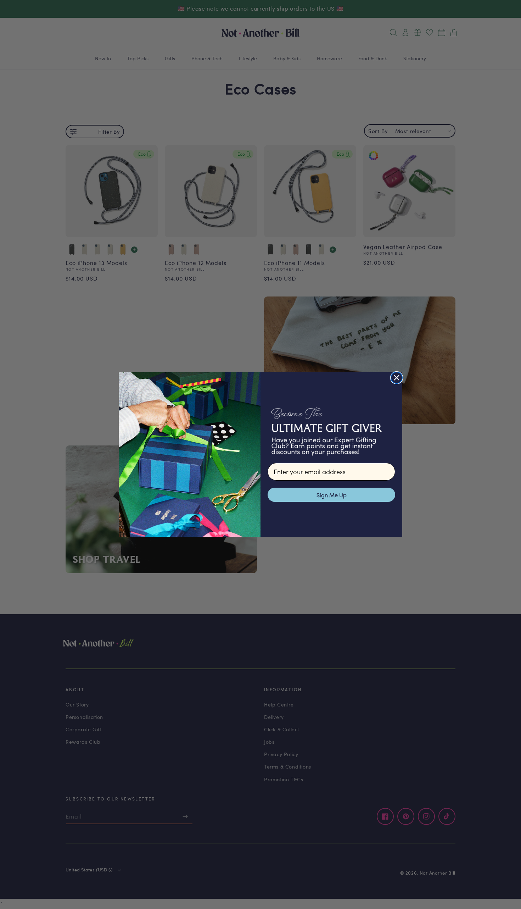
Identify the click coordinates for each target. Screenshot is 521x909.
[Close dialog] (396, 377)
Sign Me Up (331, 495)
